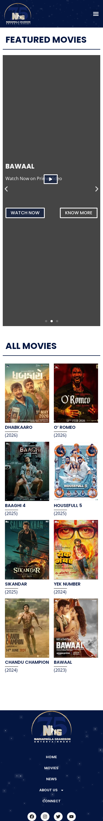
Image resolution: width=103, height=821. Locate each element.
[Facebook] (31, 816)
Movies (51, 768)
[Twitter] (58, 816)
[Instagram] (45, 816)
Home (51, 757)
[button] (95, 13)
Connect (51, 801)
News (51, 779)
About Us (48, 790)
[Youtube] (71, 816)
